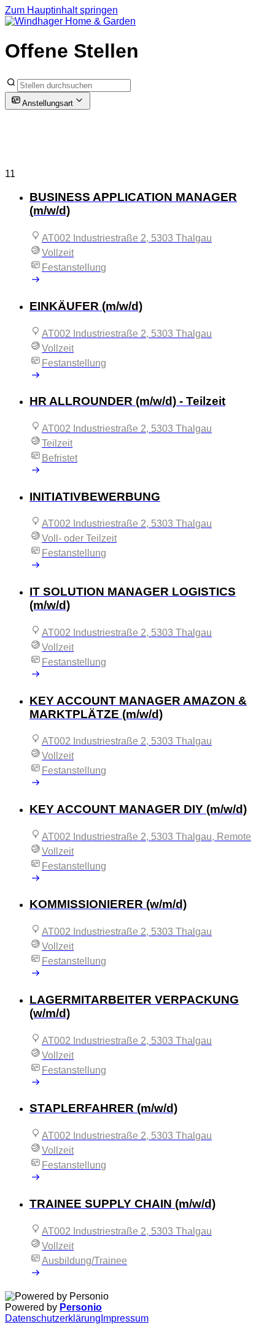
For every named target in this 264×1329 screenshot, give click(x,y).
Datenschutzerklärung (53, 1318)
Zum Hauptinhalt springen (61, 10)
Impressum (125, 1318)
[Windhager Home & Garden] (70, 21)
